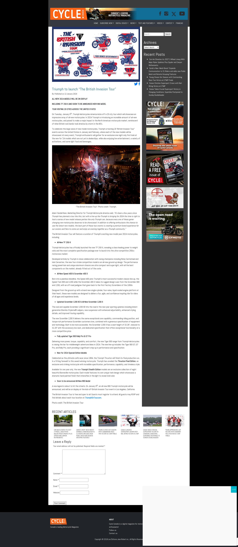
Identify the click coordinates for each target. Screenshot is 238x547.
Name (56, 480)
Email (56, 486)
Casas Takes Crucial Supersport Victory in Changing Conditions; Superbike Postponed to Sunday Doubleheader (165, 92)
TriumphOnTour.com (93, 397)
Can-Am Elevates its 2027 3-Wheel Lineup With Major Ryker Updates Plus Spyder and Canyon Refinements (167, 62)
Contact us (113, 533)
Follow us (112, 530)
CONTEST (169, 23)
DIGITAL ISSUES (121, 23)
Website (56, 492)
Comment (57, 473)
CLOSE (234, 489)
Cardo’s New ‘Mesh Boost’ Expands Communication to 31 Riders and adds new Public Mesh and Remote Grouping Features (167, 71)
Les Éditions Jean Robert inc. (118, 539)
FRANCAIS (179, 23)
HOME (96, 23)
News (132, 23)
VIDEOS (159, 23)
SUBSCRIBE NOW (106, 23)
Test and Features (146, 23)
